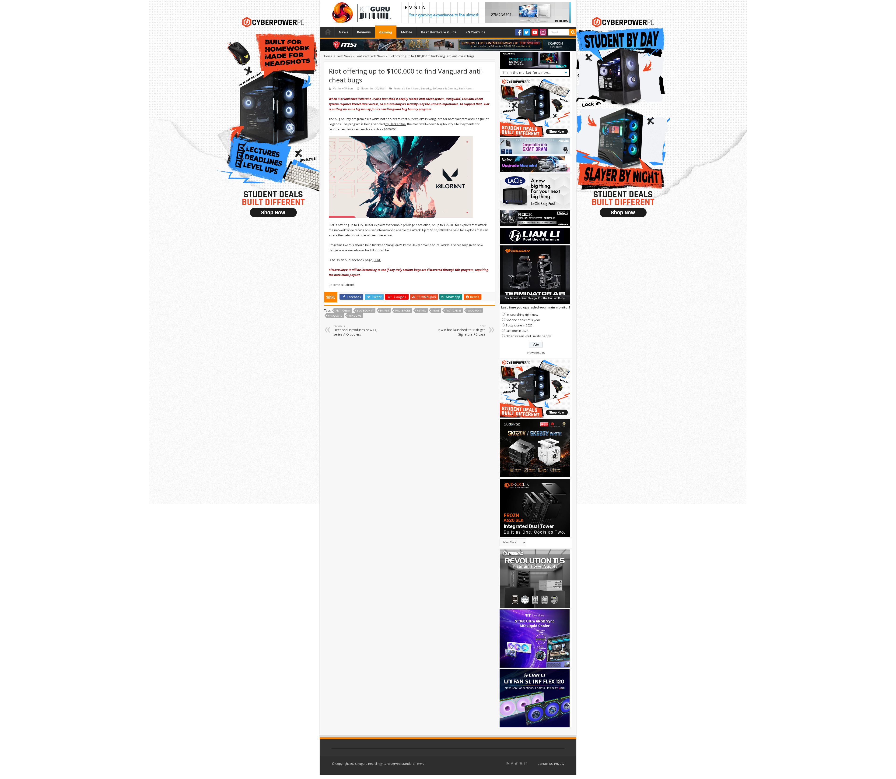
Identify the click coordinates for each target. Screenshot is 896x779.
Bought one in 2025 (519, 325)
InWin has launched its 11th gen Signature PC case (462, 330)
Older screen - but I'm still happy (528, 336)
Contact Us (545, 763)
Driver (384, 310)
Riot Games (453, 310)
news (435, 310)
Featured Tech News (370, 56)
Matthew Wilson (343, 88)
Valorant (474, 310)
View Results (536, 353)
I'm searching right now (522, 314)
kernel (421, 310)
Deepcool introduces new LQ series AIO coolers (355, 330)
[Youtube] (535, 32)
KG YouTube (476, 32)
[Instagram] (543, 32)
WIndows (355, 315)
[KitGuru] (360, 11)
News (343, 32)
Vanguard (335, 315)
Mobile (406, 32)
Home (328, 31)
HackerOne (402, 310)
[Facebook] (518, 32)
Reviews (364, 32)
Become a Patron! (341, 285)
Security (426, 88)
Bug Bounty (365, 310)
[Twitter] (526, 32)
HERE (377, 260)
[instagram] (526, 763)
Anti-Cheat (343, 310)
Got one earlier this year (523, 320)
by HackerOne (395, 124)
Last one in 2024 (517, 331)
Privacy (559, 763)
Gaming (385, 32)
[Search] (572, 32)
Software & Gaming (445, 88)
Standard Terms (412, 763)
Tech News (344, 56)
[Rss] (508, 763)
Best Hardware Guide (439, 32)
